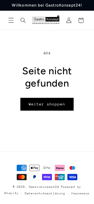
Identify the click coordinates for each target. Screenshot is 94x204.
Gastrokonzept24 (44, 187)
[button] (11, 20)
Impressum (80, 193)
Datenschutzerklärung (45, 193)
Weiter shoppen (47, 104)
